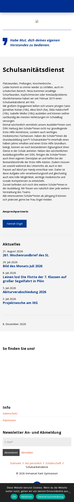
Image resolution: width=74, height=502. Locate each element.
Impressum (9, 420)
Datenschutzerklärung (50, 496)
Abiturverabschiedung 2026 (24, 292)
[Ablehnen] (69, 492)
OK (14, 496)
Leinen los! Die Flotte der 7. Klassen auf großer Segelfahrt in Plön (34, 279)
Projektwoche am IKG (20, 303)
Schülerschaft (53, 463)
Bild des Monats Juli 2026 (22, 266)
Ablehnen (26, 496)
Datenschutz (10, 413)
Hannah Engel (15, 223)
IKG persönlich (33, 463)
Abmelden (27, 452)
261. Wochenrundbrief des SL (26, 255)
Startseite (15, 463)
